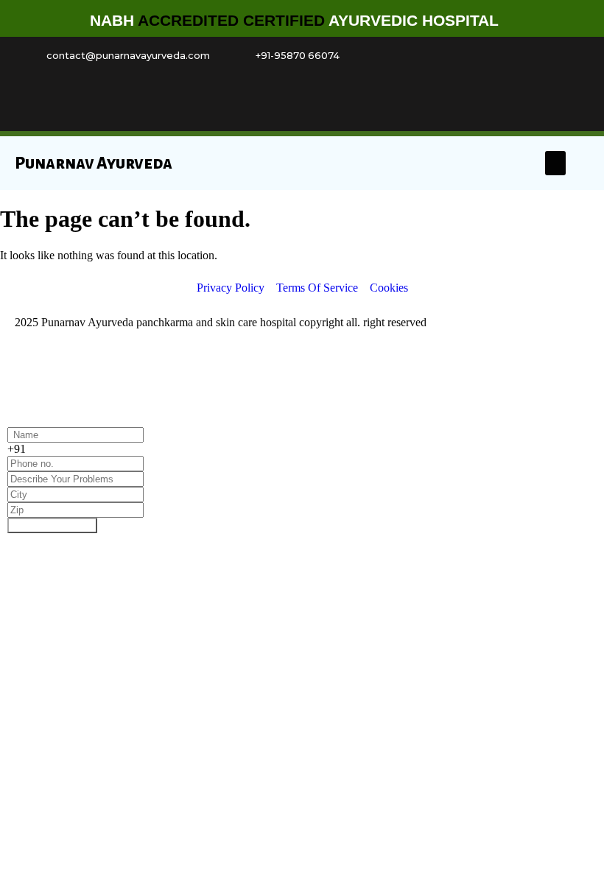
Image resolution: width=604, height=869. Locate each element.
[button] (555, 163)
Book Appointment (52, 525)
